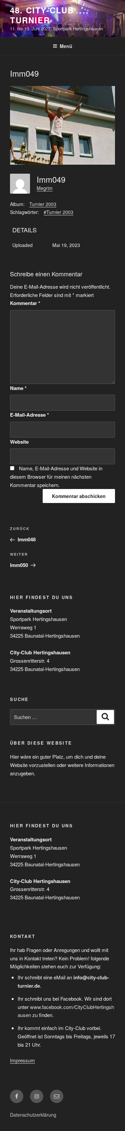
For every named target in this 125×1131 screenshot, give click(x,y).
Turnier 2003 (42, 204)
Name (18, 388)
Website (19, 441)
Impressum (22, 1060)
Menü (66, 46)
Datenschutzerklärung (33, 1114)
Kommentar (25, 303)
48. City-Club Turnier (42, 15)
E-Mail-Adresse (29, 414)
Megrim (45, 188)
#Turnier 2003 (58, 212)
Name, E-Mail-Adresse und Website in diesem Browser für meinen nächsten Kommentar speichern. (56, 476)
